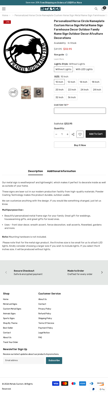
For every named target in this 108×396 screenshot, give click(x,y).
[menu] (3, 9)
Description (35, 171)
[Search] (96, 9)
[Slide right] (101, 272)
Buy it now (80, 145)
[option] (26, 50)
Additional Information (61, 171)
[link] (28, 272)
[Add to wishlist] (80, 134)
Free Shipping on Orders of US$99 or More (61, 2)
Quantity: (59, 128)
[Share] (74, 134)
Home (5, 15)
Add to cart (96, 134)
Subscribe (54, 360)
